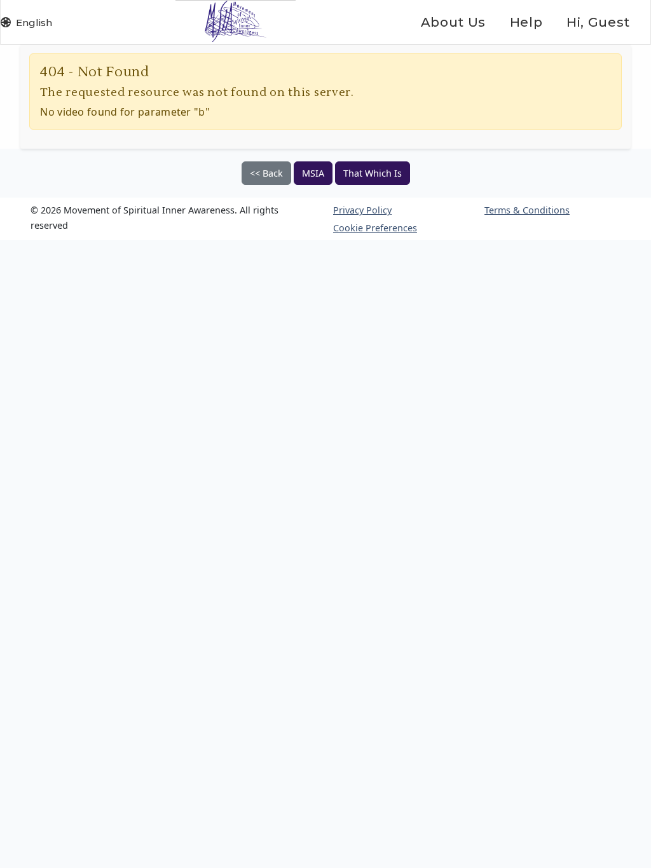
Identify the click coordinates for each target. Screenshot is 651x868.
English (34, 23)
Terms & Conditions (527, 210)
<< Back (266, 173)
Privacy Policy (362, 210)
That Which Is (372, 173)
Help (526, 22)
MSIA (313, 173)
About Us (453, 22)
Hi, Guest (598, 22)
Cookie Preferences (375, 228)
